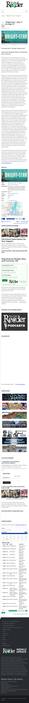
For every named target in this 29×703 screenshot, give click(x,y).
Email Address (6, 477)
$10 (9, 272)
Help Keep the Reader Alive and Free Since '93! (13, 260)
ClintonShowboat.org (6, 163)
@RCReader (4, 692)
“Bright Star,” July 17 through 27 (13, 23)
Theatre (4, 635)
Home (3, 15)
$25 (3, 267)
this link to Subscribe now (14, 511)
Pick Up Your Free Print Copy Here (11, 621)
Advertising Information (8, 625)
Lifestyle (5, 643)
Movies (4, 639)
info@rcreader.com (5, 684)
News (4, 631)
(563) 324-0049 (4, 683)
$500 (10, 277)
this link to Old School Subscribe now (14, 251)
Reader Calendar (7, 629)
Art (3, 641)
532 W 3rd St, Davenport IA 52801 (9, 681)
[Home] (14, 4)
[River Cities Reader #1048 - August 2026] (14, 360)
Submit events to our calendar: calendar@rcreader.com (14, 689)
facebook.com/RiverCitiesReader (8, 691)
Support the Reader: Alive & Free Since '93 (13, 627)
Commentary (6, 633)
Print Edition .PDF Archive (9, 623)
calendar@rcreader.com (21, 525)
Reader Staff (6, 28)
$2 (3, 272)
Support (5, 280)
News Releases (6, 645)
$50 (6, 267)
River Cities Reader (20, 384)
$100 (10, 267)
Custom (14, 267)
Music (4, 637)
